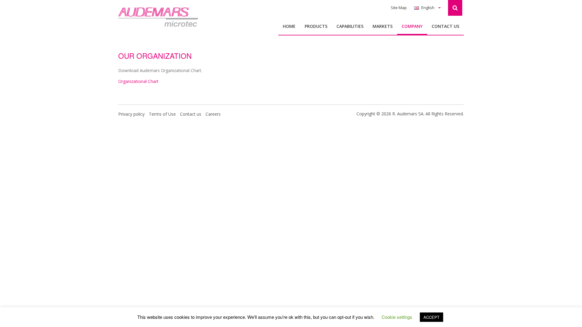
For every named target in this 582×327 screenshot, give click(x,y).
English (427, 7)
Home (289, 26)
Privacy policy (131, 114)
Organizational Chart (138, 81)
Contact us (445, 26)
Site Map (399, 7)
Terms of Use (162, 114)
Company (412, 26)
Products (316, 26)
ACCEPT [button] (431, 317)
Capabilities (349, 26)
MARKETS (383, 26)
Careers (213, 114)
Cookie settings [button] (397, 317)
